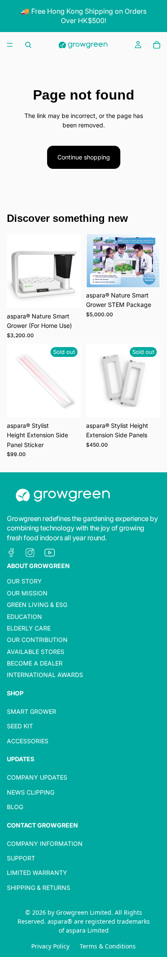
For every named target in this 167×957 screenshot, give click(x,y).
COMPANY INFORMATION (45, 843)
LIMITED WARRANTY (37, 872)
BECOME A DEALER (35, 663)
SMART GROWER (31, 711)
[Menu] (10, 45)
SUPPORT (21, 858)
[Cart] (156, 44)
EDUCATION (24, 616)
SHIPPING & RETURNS (38, 887)
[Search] (28, 44)
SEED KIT (20, 726)
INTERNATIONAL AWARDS (45, 674)
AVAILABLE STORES (35, 651)
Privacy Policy (50, 946)
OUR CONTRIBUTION (37, 639)
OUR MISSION (27, 592)
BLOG (15, 806)
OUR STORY (24, 581)
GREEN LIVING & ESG (37, 604)
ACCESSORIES (27, 741)
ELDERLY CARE (29, 628)
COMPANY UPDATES (37, 777)
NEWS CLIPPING (30, 791)
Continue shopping (83, 157)
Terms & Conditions (108, 946)
